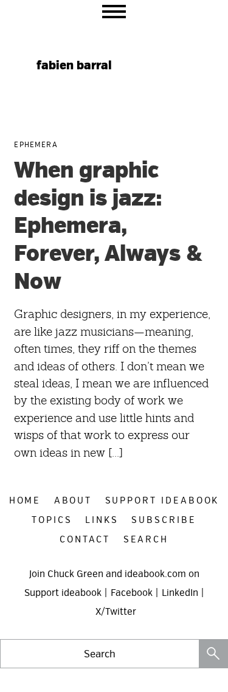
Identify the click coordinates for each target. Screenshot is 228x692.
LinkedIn (180, 593)
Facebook (132, 593)
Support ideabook (63, 593)
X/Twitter (115, 612)
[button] (114, 11)
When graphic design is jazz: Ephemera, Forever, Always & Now (108, 226)
